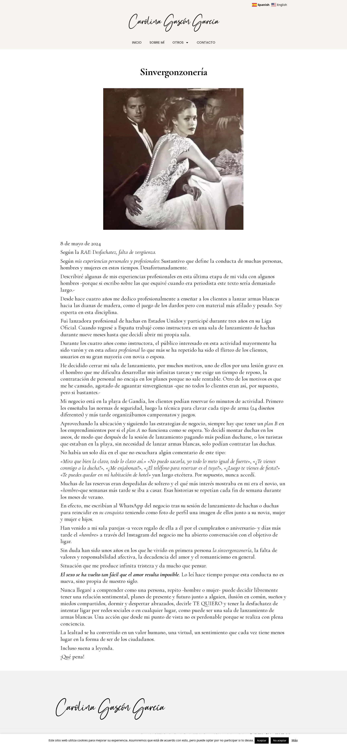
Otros (178, 42)
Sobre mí (157, 42)
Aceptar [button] (261, 740)
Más (295, 740)
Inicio (137, 42)
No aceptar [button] (279, 740)
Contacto (206, 42)
